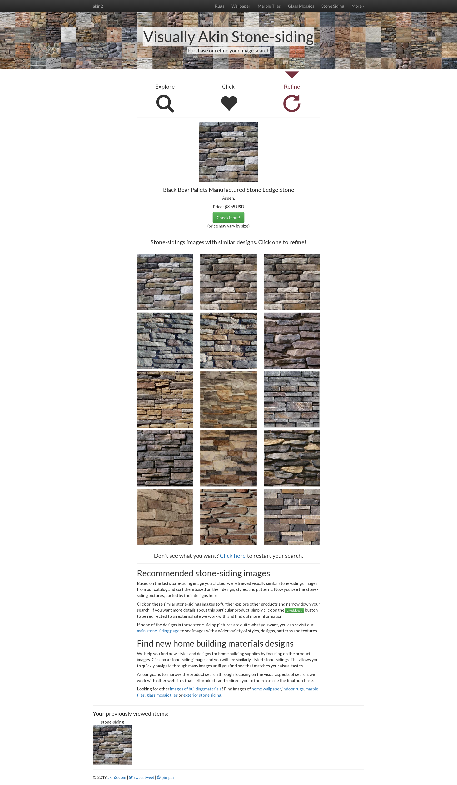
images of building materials (195, 688)
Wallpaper (240, 6)
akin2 (98, 6)
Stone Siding (332, 6)
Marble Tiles (269, 6)
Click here (233, 555)
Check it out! (228, 217)
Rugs (219, 6)
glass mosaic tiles (162, 695)
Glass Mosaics (301, 6)
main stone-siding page (158, 630)
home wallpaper (266, 688)
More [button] (356, 6)
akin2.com (116, 777)
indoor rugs (293, 688)
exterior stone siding (202, 695)
